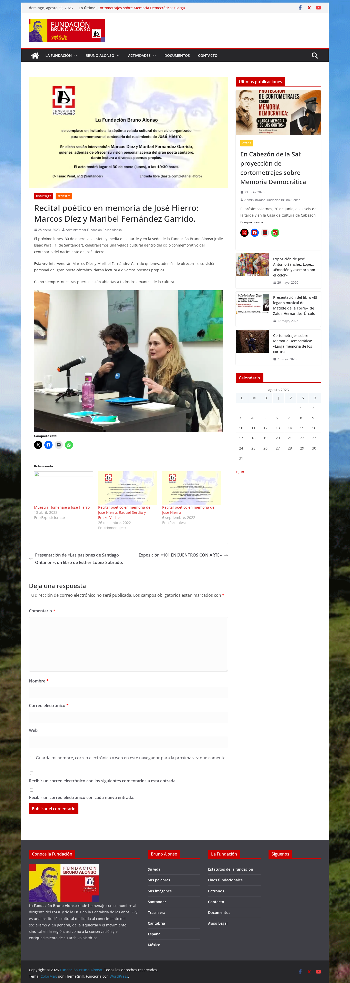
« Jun (240, 471)
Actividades (139, 55)
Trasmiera (156, 912)
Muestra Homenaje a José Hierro (62, 507)
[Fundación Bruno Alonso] (35, 55)
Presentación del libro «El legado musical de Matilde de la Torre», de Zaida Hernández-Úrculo (295, 305)
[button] (74, 55)
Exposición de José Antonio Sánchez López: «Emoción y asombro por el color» (294, 267)
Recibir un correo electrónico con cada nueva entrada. (81, 797)
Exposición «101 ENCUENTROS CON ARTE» (180, 555)
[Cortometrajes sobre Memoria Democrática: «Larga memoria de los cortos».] (252, 347)
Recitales (64, 196)
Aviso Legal (218, 923)
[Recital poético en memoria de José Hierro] (191, 488)
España (154, 934)
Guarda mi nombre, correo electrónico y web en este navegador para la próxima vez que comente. (131, 758)
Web (33, 730)
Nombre (39, 681)
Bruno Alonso (100, 55)
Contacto (208, 55)
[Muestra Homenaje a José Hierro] (63, 488)
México (154, 944)
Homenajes (43, 196)
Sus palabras (159, 880)
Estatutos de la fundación (230, 869)
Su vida (154, 869)
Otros (246, 143)
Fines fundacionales (225, 880)
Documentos (177, 55)
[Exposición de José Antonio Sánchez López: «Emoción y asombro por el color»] (252, 271)
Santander (157, 901)
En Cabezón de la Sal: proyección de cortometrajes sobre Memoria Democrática (273, 168)
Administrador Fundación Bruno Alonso (94, 230)
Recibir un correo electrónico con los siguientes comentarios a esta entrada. (103, 781)
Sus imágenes (160, 891)
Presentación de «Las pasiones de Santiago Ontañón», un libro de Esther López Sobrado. (79, 558)
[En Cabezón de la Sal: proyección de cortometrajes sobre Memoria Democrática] (278, 112)
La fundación (58, 55)
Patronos (216, 891)
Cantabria (156, 923)
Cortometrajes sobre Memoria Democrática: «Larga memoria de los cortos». (292, 343)
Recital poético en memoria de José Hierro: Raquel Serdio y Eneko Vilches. (124, 512)
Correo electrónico (49, 705)
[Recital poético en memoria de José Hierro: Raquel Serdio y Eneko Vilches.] (127, 488)
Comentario (42, 611)
